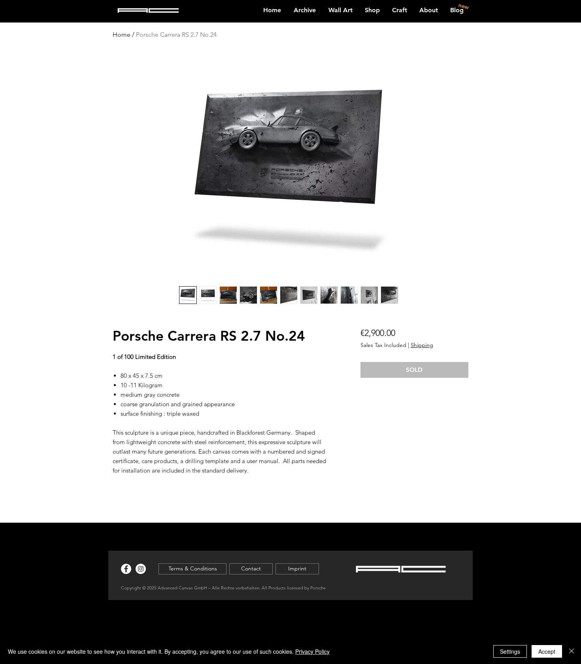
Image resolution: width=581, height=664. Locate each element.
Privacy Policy (312, 651)
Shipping (422, 345)
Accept (546, 651)
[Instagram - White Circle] (141, 569)
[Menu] (529, 7)
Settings (510, 651)
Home (121, 34)
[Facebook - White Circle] (126, 569)
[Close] (571, 651)
